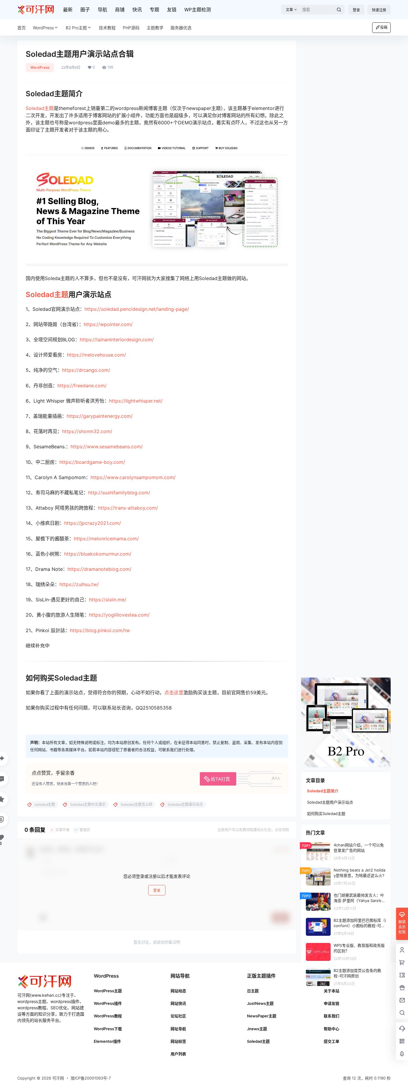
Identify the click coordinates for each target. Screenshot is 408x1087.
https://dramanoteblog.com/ (99, 569)
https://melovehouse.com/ (96, 355)
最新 (68, 10)
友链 (172, 10)
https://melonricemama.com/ (106, 539)
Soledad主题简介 (322, 790)
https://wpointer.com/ (108, 324)
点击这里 (173, 692)
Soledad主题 (40, 108)
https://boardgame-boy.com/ (92, 462)
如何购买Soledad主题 (326, 813)
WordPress (43, 27)
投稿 (383, 27)
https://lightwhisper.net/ (136, 401)
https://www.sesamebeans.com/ (106, 447)
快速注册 (379, 10)
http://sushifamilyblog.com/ (119, 493)
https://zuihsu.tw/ (79, 584)
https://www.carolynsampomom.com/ (133, 477)
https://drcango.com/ (86, 370)
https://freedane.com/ (82, 386)
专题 (154, 10)
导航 (102, 10)
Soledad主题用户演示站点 (330, 802)
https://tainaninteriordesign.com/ (117, 340)
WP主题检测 (197, 10)
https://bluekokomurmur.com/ (97, 554)
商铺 (120, 10)
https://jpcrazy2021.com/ (92, 523)
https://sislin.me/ (107, 600)
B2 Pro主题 (76, 27)
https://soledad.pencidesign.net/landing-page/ (137, 309)
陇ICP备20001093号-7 (91, 1078)
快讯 (137, 10)
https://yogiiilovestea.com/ (119, 615)
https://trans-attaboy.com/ (128, 508)
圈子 (85, 10)
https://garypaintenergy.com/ (100, 416)
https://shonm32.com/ (87, 431)
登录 (356, 10)
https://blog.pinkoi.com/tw (100, 630)
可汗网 (57, 1078)
